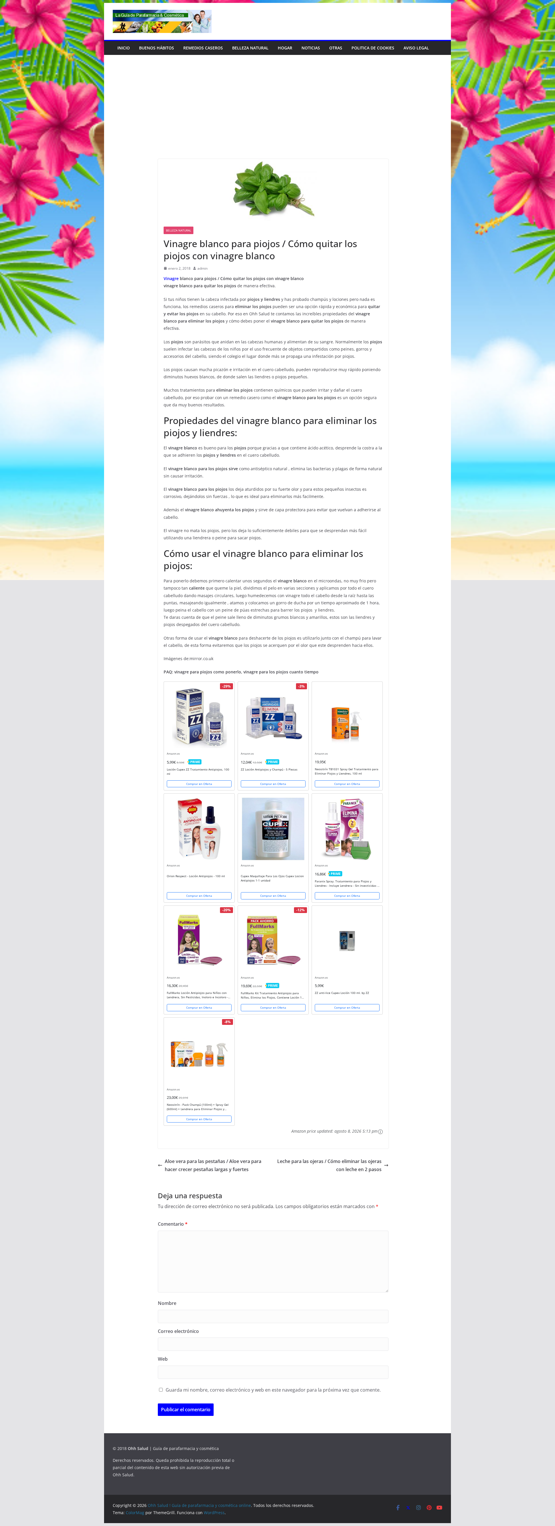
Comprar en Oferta (199, 784)
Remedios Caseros (203, 48)
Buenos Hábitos (156, 48)
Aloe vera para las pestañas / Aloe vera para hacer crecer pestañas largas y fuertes (213, 1165)
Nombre (167, 1303)
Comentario (173, 1224)
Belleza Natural (250, 48)
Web (163, 1359)
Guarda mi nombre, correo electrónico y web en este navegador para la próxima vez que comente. (273, 1390)
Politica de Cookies (373, 48)
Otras (335, 48)
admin (202, 268)
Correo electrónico (178, 1331)
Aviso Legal (416, 48)
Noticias (310, 48)
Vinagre (171, 278)
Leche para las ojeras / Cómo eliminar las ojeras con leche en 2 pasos (329, 1165)
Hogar (285, 48)
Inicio (123, 48)
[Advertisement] (277, 115)
